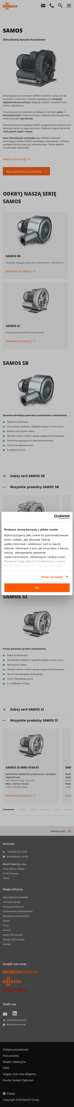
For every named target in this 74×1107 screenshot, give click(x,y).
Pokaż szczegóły (52, 576)
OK (37, 587)
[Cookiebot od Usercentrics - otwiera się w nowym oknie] (54, 516)
